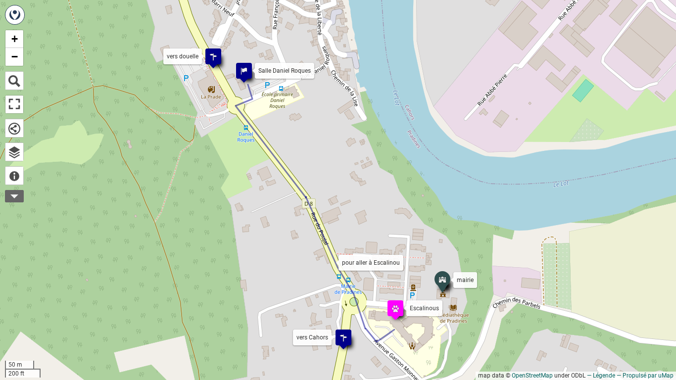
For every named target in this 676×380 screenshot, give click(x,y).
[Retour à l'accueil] (15, 15)
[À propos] (14, 176)
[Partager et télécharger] (14, 128)
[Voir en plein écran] (14, 104)
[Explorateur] (14, 152)
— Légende (601, 375)
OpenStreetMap (532, 375)
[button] (390, 303)
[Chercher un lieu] (14, 81)
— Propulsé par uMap (645, 375)
